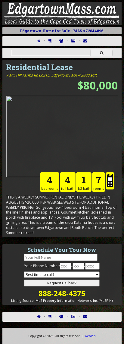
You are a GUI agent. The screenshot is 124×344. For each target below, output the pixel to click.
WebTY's (90, 336)
